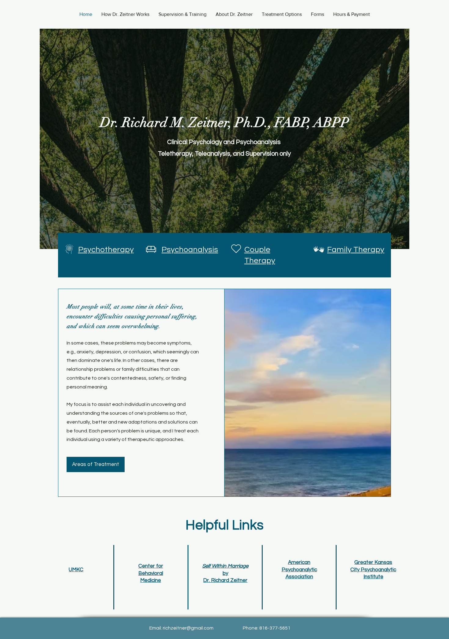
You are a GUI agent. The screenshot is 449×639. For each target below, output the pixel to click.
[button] (281, 14)
